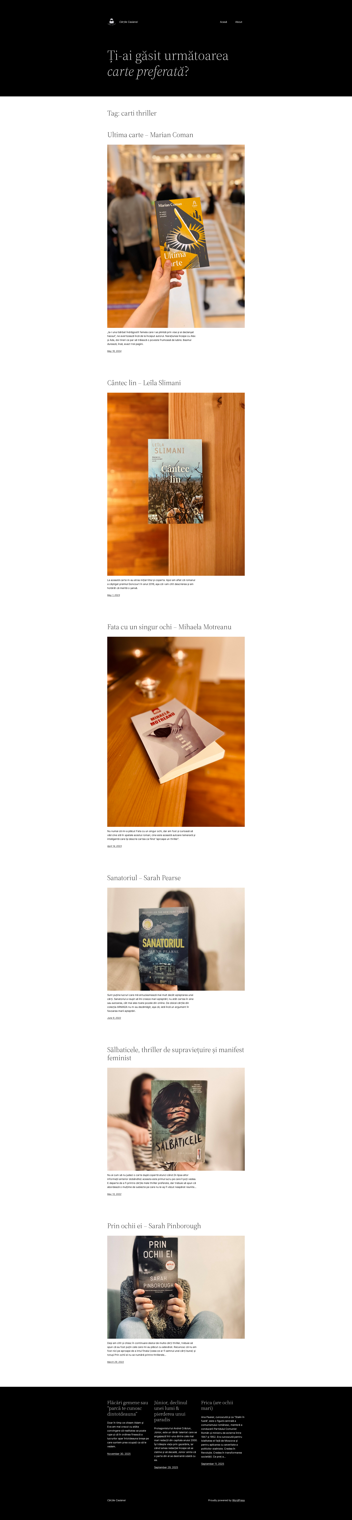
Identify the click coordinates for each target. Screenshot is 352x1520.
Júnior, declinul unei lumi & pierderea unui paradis (170, 1411)
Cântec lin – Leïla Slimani (144, 383)
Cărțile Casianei (128, 21)
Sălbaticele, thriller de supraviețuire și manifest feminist (175, 1053)
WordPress (238, 1500)
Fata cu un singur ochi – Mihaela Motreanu (169, 627)
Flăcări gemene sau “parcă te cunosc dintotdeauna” (127, 1408)
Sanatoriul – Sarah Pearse (144, 878)
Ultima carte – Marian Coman (150, 134)
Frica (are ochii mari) (217, 1405)
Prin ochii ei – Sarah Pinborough (154, 1226)
